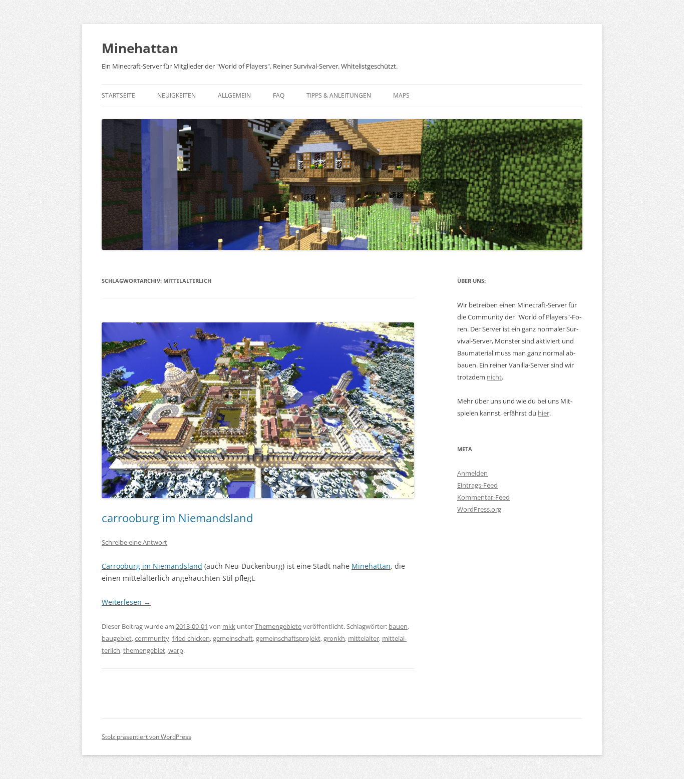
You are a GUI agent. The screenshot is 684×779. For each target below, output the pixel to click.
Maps (401, 95)
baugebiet (117, 638)
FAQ (278, 95)
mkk (228, 626)
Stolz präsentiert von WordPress (146, 736)
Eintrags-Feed (477, 485)
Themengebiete (278, 626)
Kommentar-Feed (483, 497)
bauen (398, 626)
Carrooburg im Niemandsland (152, 566)
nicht (494, 376)
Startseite (118, 95)
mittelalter (363, 638)
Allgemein (234, 95)
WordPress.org (479, 509)
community (152, 638)
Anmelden (472, 473)
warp (175, 650)
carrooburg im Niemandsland (177, 517)
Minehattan (140, 48)
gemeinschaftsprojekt (288, 638)
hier (543, 413)
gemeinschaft (233, 638)
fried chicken (191, 638)
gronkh (334, 638)
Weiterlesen (126, 602)
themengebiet (144, 650)
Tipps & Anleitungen (338, 95)
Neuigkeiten (176, 95)
